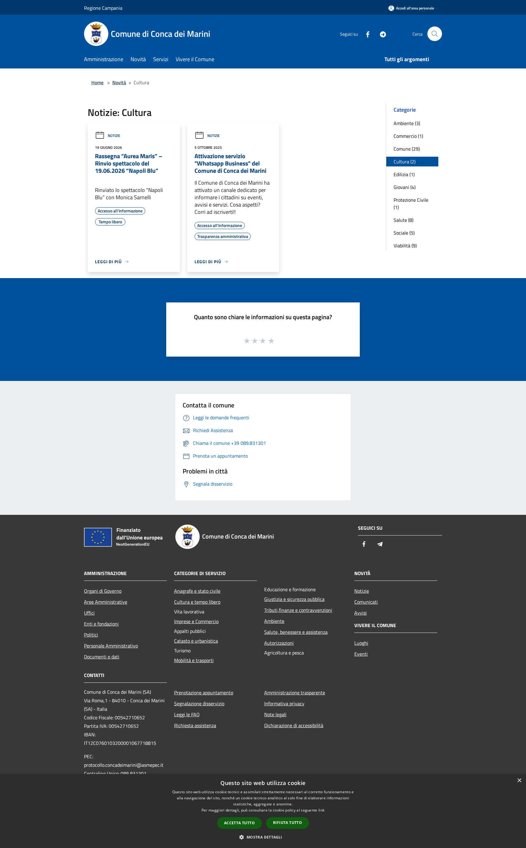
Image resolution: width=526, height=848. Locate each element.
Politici (91, 634)
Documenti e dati (101, 656)
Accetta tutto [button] (239, 822)
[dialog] (263, 811)
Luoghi (361, 643)
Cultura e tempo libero (197, 601)
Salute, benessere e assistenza (296, 632)
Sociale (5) (404, 232)
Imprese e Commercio (196, 621)
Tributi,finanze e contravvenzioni (298, 610)
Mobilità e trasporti (194, 660)
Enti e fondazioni (101, 623)
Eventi (361, 654)
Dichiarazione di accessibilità (293, 725)
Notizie (114, 135)
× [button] (519, 780)
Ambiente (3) (407, 123)
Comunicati (366, 601)
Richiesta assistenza (195, 725)
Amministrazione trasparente (294, 692)
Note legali (275, 714)
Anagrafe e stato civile (197, 591)
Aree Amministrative (105, 601)
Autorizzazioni (279, 643)
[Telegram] (380, 34)
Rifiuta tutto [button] (287, 822)
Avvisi (360, 612)
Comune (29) (407, 148)
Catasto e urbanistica (196, 640)
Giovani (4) (405, 187)
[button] (263, 837)
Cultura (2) (405, 161)
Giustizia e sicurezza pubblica (294, 599)
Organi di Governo (102, 591)
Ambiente (274, 621)
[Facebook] (365, 34)
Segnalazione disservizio (199, 703)
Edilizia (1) (404, 174)
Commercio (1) (408, 136)
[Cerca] (434, 33)
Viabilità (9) (405, 245)
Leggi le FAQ (187, 714)
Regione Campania (103, 8)
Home (97, 82)
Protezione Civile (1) (411, 203)
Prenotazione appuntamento (203, 692)
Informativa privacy (284, 703)
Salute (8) (403, 220)
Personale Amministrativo (111, 645)
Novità (119, 82)
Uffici (89, 612)
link (321, 810)
